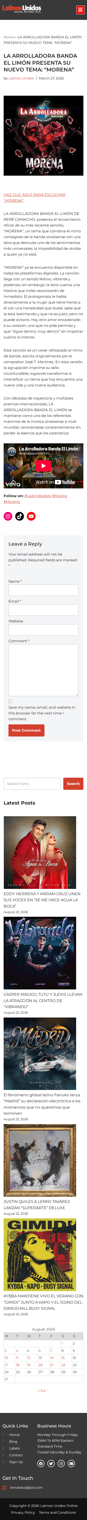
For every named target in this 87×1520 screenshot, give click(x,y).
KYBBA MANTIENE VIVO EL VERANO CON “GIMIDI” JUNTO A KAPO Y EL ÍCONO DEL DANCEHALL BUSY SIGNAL (43, 1302)
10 (6, 1358)
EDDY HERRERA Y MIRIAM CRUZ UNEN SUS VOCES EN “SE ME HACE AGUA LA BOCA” (42, 900)
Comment (18, 641)
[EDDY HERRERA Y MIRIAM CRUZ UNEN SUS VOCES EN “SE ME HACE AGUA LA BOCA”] (40, 853)
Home (9, 37)
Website (15, 621)
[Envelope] (71, 1463)
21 (51, 1365)
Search (73, 783)
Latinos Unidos (21, 78)
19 (28, 1365)
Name (15, 581)
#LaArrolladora (37, 496)
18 (17, 1365)
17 (6, 1365)
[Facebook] (40, 1463)
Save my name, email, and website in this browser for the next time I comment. (41, 713)
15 (63, 1358)
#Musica (59, 496)
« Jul (42, 1390)
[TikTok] (19, 516)
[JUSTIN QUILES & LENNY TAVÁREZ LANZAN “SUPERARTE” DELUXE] (40, 1161)
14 (51, 1358)
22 (63, 1365)
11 (17, 1358)
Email (14, 601)
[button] (80, 10)
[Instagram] (8, 516)
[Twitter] (51, 1463)
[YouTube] (31, 516)
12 (28, 1358)
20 (41, 1365)
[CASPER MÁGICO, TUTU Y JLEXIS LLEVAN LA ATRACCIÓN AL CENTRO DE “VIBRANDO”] (40, 954)
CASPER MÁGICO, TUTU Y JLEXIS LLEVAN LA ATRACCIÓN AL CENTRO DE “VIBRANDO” (43, 1000)
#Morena (12, 501)
